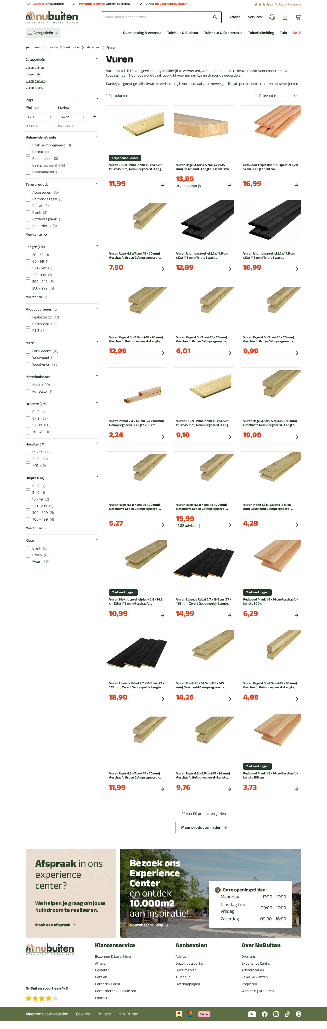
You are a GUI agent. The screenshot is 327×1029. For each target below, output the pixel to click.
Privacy (104, 1014)
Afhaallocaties (253, 970)
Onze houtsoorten (189, 963)
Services (255, 17)
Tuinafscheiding (261, 33)
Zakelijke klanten (255, 977)
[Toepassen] (94, 116)
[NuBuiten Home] (52, 17)
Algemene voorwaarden (47, 1014)
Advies (234, 17)
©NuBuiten (128, 1014)
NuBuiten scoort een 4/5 (47, 988)
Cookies (83, 1014)
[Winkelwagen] (298, 17)
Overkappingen (187, 984)
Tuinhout (182, 977)
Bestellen (102, 970)
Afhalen (101, 963)
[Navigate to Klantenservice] (272, 17)
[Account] (285, 17)
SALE (297, 33)
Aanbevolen (191, 945)
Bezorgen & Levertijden (113, 956)
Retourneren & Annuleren (115, 991)
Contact (101, 997)
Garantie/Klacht (107, 984)
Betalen (101, 977)
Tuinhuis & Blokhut (182, 33)
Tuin (283, 33)
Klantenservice (115, 945)
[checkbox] (28, 145)
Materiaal (93, 47)
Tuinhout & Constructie (223, 33)
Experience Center (256, 963)
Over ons (249, 956)
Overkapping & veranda (142, 33)
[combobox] (162, 17)
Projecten (249, 984)
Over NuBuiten (261, 945)
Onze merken (186, 970)
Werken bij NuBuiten (258, 991)
